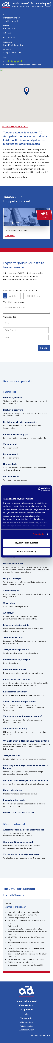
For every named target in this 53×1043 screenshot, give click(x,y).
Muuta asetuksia (25, 551)
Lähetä (43, 348)
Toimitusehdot (26, 1026)
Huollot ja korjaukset (26, 1001)
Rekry (26, 1014)
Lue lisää (10, 235)
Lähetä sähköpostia (13, 45)
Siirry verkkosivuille (12, 52)
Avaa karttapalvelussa (15, 126)
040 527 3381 (9, 28)
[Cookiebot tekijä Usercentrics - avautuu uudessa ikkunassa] (38, 489)
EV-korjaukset (26, 1005)
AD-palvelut (26, 1009)
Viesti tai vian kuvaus (13, 302)
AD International (26, 1022)
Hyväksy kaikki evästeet (26, 542)
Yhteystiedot (9, 316)
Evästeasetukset (26, 1030)
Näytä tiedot (39, 534)
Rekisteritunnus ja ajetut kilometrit (20, 290)
